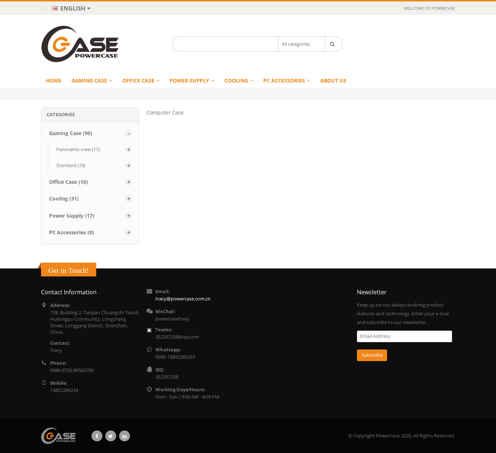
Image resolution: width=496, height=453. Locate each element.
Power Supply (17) (71, 215)
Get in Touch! (68, 270)
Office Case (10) (68, 181)
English (72, 8)
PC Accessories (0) (71, 232)
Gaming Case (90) (70, 133)
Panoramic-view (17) (78, 149)
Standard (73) (70, 165)
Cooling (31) (64, 198)
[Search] (333, 44)
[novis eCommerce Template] (61, 436)
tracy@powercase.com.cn (183, 299)
